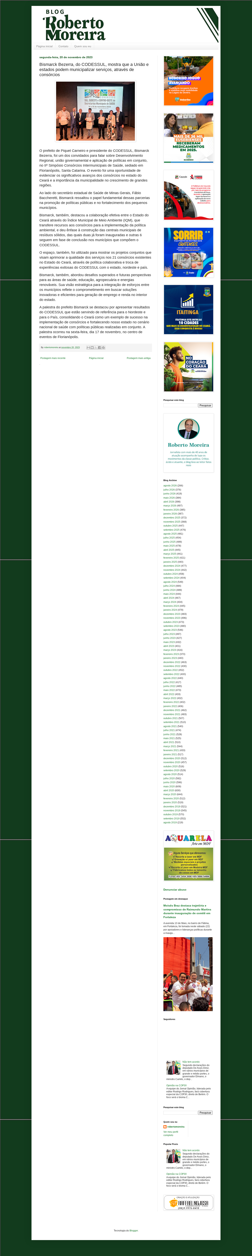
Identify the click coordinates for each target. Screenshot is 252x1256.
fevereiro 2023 (171, 654)
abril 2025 (168, 550)
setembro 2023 (171, 626)
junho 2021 (169, 734)
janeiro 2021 (170, 754)
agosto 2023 (170, 630)
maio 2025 (169, 545)
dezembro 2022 (171, 662)
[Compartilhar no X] (96, 348)
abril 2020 (168, 790)
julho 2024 (169, 586)
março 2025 (169, 553)
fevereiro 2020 (171, 798)
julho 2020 (169, 778)
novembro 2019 (171, 810)
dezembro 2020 (171, 758)
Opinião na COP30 (176, 1085)
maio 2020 (169, 786)
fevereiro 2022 (171, 702)
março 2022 (169, 698)
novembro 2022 (171, 666)
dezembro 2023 (171, 614)
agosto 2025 (170, 533)
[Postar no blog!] (92, 348)
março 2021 (169, 746)
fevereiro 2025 (171, 557)
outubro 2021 (170, 718)
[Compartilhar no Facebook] (100, 348)
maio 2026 (169, 497)
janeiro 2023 (170, 658)
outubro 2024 (170, 574)
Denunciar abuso (174, 889)
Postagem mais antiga (139, 358)
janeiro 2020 (170, 802)
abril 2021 (168, 742)
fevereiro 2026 (171, 509)
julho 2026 (169, 489)
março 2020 (169, 794)
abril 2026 (168, 501)
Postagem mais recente (53, 358)
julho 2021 (169, 730)
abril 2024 (168, 598)
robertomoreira (175, 1126)
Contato (63, 46)
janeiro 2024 (170, 610)
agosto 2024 (170, 582)
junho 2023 (169, 638)
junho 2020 (169, 782)
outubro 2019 (170, 814)
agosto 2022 (170, 678)
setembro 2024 (171, 577)
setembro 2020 (171, 770)
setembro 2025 (171, 529)
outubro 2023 (170, 622)
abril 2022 (168, 694)
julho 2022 (169, 682)
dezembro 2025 (171, 517)
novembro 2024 (171, 570)
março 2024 (169, 602)
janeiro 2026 (170, 513)
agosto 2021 (170, 726)
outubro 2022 (170, 670)
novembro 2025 (171, 521)
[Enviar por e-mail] (88, 348)
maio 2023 (169, 642)
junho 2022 (169, 686)
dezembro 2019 (171, 806)
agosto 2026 (170, 485)
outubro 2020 (170, 766)
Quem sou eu (82, 46)
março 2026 (169, 505)
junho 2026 (169, 493)
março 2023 (169, 650)
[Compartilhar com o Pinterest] (103, 348)
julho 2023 (169, 634)
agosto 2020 (170, 774)
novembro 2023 (171, 618)
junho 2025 (169, 541)
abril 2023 (168, 646)
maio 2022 (169, 690)
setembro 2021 (171, 722)
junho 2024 (169, 590)
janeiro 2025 (170, 562)
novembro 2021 (171, 714)
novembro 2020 (171, 762)
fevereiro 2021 (171, 750)
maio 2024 (169, 594)
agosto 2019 (170, 822)
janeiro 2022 (170, 706)
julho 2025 (169, 537)
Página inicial (44, 46)
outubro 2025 (170, 525)
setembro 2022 (171, 674)
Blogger (134, 1230)
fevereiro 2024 (171, 606)
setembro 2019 (171, 818)
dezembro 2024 (171, 565)
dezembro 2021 (171, 710)
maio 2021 (169, 738)
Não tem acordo (191, 1061)
